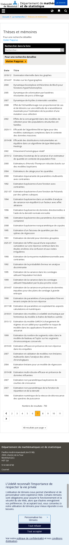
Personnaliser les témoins (36, 519)
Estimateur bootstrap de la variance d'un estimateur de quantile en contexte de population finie (38, 157)
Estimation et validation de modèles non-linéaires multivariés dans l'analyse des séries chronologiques (37, 356)
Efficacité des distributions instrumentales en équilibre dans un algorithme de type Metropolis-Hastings (37, 143)
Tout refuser (34, 525)
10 (54, 413)
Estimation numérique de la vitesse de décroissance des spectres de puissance (38, 397)
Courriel (5, 469)
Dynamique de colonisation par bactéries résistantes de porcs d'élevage (33, 94)
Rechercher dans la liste (17, 45)
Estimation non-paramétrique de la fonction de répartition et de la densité (36, 389)
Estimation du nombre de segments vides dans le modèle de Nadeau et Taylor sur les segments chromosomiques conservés (37, 338)
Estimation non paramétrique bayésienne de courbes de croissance (35, 381)
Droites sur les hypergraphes (27, 80)
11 (61, 413)
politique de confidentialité (30, 538)
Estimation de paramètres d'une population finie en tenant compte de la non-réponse (38, 300)
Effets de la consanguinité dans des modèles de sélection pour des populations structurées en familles (36, 121)
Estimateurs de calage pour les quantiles (33, 171)
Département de (43, 5)
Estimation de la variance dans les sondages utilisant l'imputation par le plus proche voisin (35, 281)
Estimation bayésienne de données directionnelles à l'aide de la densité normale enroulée (39, 212)
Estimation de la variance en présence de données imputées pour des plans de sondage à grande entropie (38, 290)
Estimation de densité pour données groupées (36, 238)
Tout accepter (34, 531)
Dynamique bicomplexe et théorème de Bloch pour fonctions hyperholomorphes (38, 86)
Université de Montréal (9, 4)
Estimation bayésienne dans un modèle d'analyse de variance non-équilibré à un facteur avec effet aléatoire (37, 202)
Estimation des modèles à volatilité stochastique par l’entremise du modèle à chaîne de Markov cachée (38, 315)
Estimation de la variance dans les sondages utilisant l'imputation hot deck (35, 274)
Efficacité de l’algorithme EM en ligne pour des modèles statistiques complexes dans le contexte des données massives (37, 132)
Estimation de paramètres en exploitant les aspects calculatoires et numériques (38, 308)
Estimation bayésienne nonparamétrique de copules (39, 225)
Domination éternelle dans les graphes (32, 75)
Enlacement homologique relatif (28, 151)
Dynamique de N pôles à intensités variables (35, 100)
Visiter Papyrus (10, 39)
